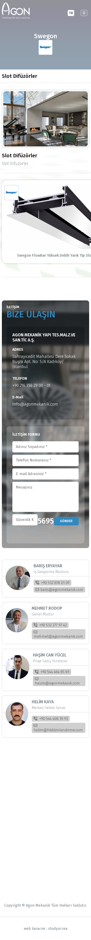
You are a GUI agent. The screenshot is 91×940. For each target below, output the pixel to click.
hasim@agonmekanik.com (57, 683)
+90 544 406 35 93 (53, 718)
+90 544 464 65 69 (54, 672)
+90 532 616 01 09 (55, 582)
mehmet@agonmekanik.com (58, 636)
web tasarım (34, 928)
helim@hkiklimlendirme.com (58, 730)
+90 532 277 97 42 (52, 625)
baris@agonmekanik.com (61, 589)
